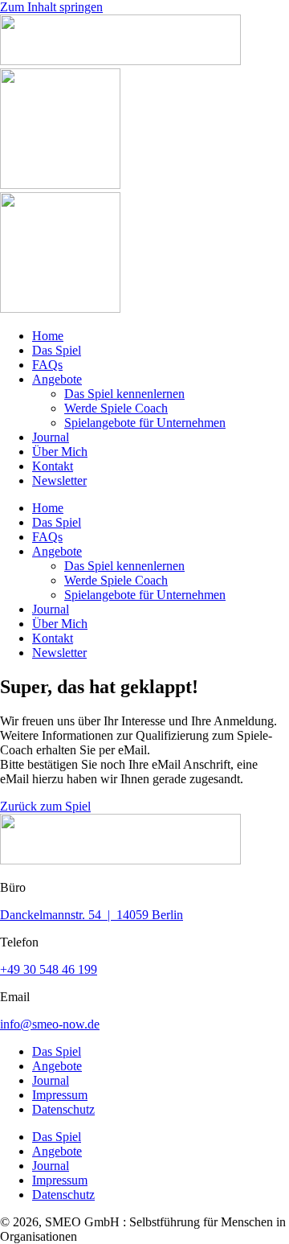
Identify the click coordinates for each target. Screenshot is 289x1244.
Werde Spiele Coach (116, 408)
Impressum (60, 1095)
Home (47, 336)
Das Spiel (56, 350)
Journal (50, 437)
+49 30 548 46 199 (48, 969)
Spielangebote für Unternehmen (145, 422)
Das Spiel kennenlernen (124, 393)
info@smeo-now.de (50, 1024)
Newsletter (59, 480)
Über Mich (60, 451)
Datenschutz (63, 1109)
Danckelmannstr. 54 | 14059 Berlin (91, 915)
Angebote (57, 379)
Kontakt (52, 466)
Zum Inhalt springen (51, 7)
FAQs (47, 365)
